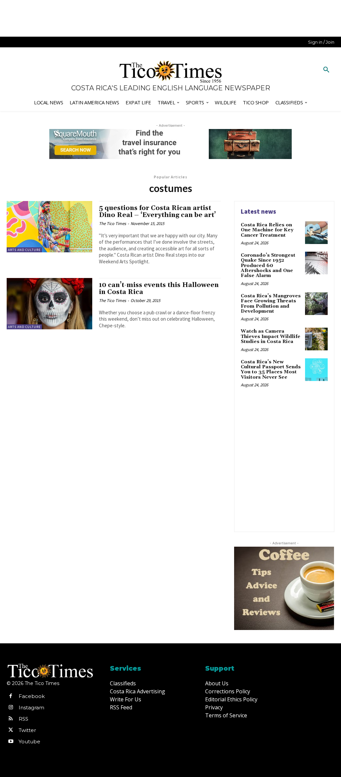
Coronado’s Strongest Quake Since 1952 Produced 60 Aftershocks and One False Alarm (268, 265)
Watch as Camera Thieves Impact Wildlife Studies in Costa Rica (270, 336)
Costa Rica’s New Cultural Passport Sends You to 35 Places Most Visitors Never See (271, 369)
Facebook (32, 696)
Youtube (29, 741)
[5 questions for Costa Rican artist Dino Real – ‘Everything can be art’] (49, 226)
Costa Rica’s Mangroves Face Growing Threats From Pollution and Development (271, 303)
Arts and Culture (24, 250)
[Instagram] (11, 708)
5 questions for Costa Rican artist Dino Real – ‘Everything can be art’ (157, 211)
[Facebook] (11, 696)
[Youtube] (11, 742)
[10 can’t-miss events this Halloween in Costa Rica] (49, 303)
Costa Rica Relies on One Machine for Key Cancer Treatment (267, 230)
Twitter (27, 730)
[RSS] (11, 719)
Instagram (31, 707)
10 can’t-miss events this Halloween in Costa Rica (159, 288)
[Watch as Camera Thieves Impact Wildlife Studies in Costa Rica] (316, 339)
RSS (23, 719)
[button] (326, 70)
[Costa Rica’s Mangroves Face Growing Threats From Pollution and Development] (316, 303)
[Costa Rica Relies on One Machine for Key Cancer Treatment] (316, 232)
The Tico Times (112, 223)
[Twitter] (11, 730)
